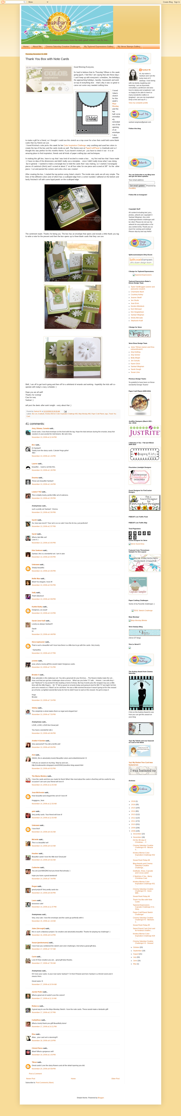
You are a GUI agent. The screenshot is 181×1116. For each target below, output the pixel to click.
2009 (133, 828)
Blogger (101, 1098)
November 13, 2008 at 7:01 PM (44, 667)
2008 (133, 831)
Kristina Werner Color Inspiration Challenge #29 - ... (144, 936)
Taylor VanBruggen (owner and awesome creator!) (143, 288)
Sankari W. (146, 70)
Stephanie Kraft (137, 321)
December (137, 834)
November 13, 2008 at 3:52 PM (44, 585)
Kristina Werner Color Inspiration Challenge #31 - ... (144, 884)
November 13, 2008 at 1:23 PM (44, 456)
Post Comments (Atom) (45, 1083)
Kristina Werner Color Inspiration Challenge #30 (61, 414)
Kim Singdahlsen (137, 312)
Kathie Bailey (37, 607)
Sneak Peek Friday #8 (141, 860)
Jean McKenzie (38, 793)
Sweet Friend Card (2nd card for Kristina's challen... (144, 929)
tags (106, 414)
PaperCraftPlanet (93, 148)
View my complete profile (138, 103)
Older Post (115, 1079)
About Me (37, 46)
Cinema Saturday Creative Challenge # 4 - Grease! (143, 942)
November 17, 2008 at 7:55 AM (44, 963)
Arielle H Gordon (38, 741)
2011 (133, 821)
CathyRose (36, 1020)
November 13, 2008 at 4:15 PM (44, 613)
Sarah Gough (136, 369)
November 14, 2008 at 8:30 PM (44, 893)
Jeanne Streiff (136, 298)
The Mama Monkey (39, 776)
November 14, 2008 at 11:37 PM (44, 907)
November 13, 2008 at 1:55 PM (44, 498)
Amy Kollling (135, 352)
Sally (34, 593)
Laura (34, 900)
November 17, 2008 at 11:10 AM (44, 998)
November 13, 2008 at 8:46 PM (44, 733)
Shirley (34, 708)
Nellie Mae (36, 579)
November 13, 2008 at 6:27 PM (44, 653)
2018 (133, 801)
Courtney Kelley (137, 295)
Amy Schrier (135, 355)
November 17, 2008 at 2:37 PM (44, 1012)
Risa (33, 1034)
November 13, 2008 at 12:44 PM (44, 437)
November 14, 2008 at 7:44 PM (44, 879)
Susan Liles (135, 372)
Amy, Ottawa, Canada (40, 428)
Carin (34, 957)
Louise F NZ (36, 492)
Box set (34, 414)
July (135, 957)
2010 (133, 824)
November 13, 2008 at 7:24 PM (44, 700)
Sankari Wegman (137, 315)
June (135, 961)
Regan (34, 886)
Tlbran (34, 1062)
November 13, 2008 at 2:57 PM (44, 526)
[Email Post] (65, 411)
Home (26, 46)
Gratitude (41, 414)
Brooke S (35, 675)
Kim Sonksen (37, 550)
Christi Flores (37, 1048)
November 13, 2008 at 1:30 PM (44, 470)
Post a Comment (35, 1074)
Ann (33, 755)
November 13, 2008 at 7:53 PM (44, 714)
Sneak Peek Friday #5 (141, 925)
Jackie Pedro (37, 992)
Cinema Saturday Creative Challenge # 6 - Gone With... (143, 891)
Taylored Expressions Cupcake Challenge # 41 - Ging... (144, 907)
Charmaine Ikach (137, 292)
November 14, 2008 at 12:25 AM (44, 785)
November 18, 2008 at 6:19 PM (44, 1041)
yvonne (35, 661)
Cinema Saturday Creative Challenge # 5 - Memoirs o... (143, 920)
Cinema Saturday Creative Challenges (63, 46)
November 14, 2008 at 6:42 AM (44, 832)
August (136, 954)
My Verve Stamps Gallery (129, 46)
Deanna (35, 478)
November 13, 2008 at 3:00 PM (44, 543)
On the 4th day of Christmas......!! (139, 841)
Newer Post (30, 1079)
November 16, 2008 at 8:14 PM (44, 935)
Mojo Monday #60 (84, 414)
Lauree (34, 464)
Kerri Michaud (136, 309)
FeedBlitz (132, 188)
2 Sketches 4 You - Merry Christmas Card (142, 877)
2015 (133, 808)
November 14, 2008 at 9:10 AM (44, 846)
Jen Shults (135, 300)
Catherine (36, 868)
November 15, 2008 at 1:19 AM (44, 921)
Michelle (35, 840)
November (137, 837)
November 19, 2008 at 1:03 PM (44, 1055)
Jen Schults (135, 361)
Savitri (34, 520)
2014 (133, 811)
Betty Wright (135, 358)
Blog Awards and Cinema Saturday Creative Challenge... (142, 866)
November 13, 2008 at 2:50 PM (44, 512)
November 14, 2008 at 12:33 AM (44, 804)
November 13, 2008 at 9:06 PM (44, 747)
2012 (133, 818)
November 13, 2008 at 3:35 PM (44, 571)
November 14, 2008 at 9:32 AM (44, 860)
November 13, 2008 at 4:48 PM (44, 634)
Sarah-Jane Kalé (38, 621)
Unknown (35, 565)
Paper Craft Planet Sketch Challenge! (143, 913)
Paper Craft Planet (97, 414)
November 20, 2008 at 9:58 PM (44, 1069)
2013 (133, 814)
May (135, 964)
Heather (35, 854)
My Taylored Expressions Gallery (98, 46)
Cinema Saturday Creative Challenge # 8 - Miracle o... (143, 847)
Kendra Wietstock (137, 306)
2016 (133, 805)
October (136, 947)
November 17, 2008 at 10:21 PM (44, 1027)
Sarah (34, 534)
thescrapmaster (38, 642)
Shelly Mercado (137, 318)
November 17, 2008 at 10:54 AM (44, 984)
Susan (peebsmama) (40, 943)
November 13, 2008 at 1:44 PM (44, 484)
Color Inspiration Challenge (74, 145)
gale (33, 811)
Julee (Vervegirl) (38, 929)
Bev (33, 445)
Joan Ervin (135, 303)
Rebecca (35, 1006)
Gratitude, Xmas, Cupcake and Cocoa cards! (143, 872)
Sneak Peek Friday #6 (141, 896)
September (137, 951)
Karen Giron (135, 364)
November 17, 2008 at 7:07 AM (44, 949)
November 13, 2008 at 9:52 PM (44, 768)
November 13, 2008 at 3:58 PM (44, 599)
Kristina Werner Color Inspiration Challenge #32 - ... (144, 855)
